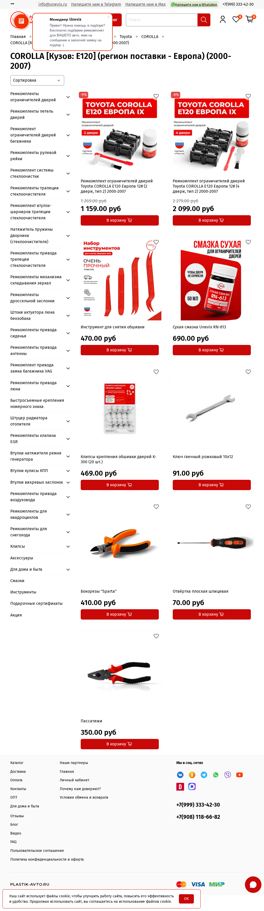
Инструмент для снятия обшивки (113, 327)
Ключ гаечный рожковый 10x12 (203, 456)
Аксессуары (21, 557)
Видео (15, 833)
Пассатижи (91, 721)
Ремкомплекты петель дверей (31, 114)
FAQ (13, 842)
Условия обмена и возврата (84, 797)
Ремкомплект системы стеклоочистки (32, 173)
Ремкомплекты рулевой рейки (33, 155)
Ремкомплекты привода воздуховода (33, 496)
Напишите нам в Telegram (96, 4)
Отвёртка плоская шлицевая (200, 591)
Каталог (16, 763)
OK (186, 899)
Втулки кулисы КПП (29, 470)
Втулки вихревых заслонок (36, 482)
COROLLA (149, 36)
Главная (18, 36)
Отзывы (17, 816)
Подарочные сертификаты (36, 603)
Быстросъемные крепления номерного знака (37, 403)
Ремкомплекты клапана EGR (33, 438)
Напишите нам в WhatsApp (196, 4)
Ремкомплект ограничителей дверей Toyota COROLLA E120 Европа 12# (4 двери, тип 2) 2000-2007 (209, 186)
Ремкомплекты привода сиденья (33, 332)
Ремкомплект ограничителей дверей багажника (33, 135)
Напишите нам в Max (145, 4)
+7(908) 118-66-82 (198, 817)
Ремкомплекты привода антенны (33, 350)
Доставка (18, 771)
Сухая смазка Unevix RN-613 (199, 327)
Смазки (17, 580)
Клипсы (17, 546)
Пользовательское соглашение (37, 850)
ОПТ (13, 797)
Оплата (16, 780)
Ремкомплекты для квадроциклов (28, 514)
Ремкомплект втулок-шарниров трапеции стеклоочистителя (30, 211)
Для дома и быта (26, 569)
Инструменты (23, 592)
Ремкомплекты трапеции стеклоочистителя (34, 191)
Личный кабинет (74, 780)
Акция (16, 615)
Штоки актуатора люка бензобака (32, 315)
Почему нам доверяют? (80, 789)
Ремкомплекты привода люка (33, 385)
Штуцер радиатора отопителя (28, 421)
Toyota (126, 36)
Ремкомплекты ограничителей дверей (33, 96)
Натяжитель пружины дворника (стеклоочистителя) (31, 235)
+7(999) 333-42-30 (238, 4)
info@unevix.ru (52, 4)
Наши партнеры (74, 763)
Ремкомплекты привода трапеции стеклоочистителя (33, 259)
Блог (14, 824)
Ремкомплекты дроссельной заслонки (32, 297)
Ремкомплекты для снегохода (28, 531)
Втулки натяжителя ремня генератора (35, 456)
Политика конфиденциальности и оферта (47, 859)
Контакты (18, 789)
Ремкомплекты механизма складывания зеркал (36, 279)
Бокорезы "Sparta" (99, 591)
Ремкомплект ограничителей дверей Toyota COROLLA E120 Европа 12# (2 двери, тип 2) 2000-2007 (117, 186)
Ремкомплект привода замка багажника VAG (32, 368)
